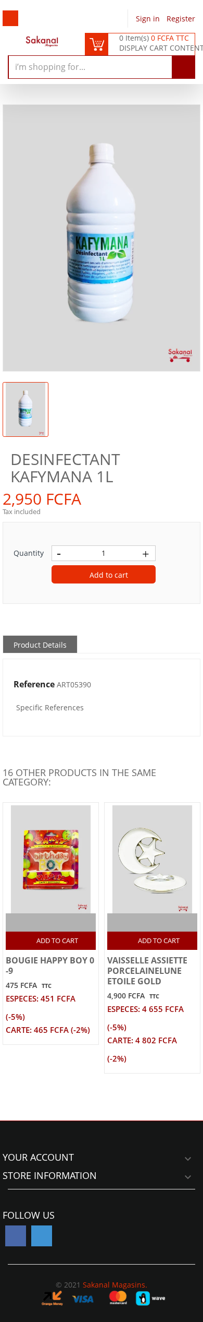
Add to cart (107, 575)
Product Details (40, 645)
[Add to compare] (42, 922)
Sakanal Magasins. (115, 1285)
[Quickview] (62, 922)
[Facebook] (15, 1235)
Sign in (149, 18)
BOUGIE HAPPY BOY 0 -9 (50, 965)
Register (181, 18)
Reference (34, 684)
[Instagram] (41, 1235)
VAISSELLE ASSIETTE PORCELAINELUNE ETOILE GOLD (147, 971)
